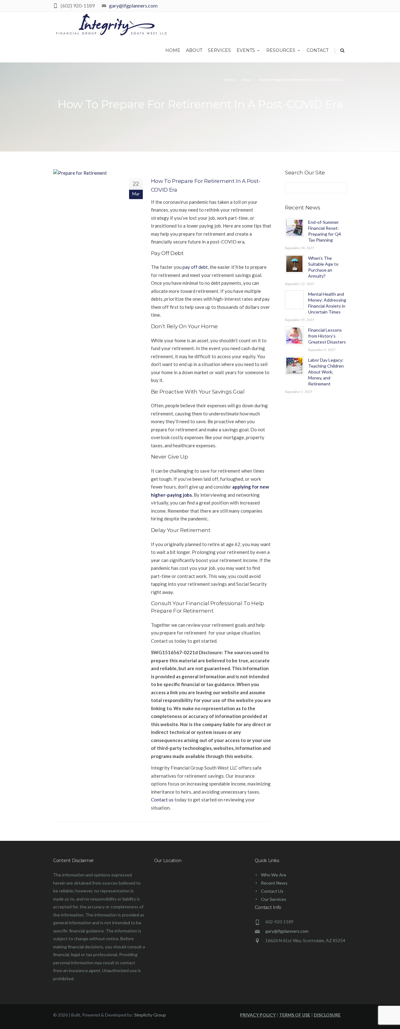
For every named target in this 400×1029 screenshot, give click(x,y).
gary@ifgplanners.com (133, 5)
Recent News (274, 883)
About (194, 50)
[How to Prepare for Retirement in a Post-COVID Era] (86, 173)
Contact (317, 50)
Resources (280, 50)
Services (219, 50)
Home (172, 50)
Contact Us (272, 891)
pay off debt (195, 267)
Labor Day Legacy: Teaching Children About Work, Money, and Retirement (326, 371)
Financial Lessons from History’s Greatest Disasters (327, 335)
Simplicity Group (150, 1014)
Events (246, 50)
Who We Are (273, 874)
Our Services (273, 899)
